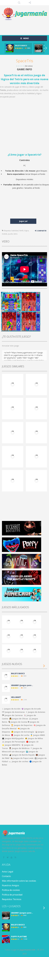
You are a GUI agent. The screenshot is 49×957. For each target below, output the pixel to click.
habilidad (15, 230)
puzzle (10, 234)
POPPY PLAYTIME (19, 936)
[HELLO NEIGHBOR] (8, 636)
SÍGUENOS (29, 2)
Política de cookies (11, 890)
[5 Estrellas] (23, 66)
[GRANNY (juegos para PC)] (8, 621)
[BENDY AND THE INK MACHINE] (34, 636)
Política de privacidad (12, 894)
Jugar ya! (23, 221)
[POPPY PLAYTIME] (34, 621)
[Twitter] (8, 857)
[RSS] (16, 857)
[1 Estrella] (17, 66)
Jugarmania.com (27, 949)
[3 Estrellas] (20, 66)
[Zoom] (11, 301)
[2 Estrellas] (18, 66)
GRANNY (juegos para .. (22, 685)
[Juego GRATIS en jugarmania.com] (24, 14)
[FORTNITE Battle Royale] (8, 650)
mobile (4, 234)
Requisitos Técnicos (11, 899)
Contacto (6, 876)
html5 (21, 230)
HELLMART (16, 697)
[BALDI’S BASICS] (21, 621)
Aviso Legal (7, 871)
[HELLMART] (6, 699)
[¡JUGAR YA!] (10, 48)
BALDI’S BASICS (21, 45)
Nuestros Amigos (10, 885)
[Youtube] (12, 857)
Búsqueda (19, 2)
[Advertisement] (25, 26)
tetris (15, 234)
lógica (26, 230)
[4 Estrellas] (22, 66)
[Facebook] (4, 857)
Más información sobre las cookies (19, 880)
